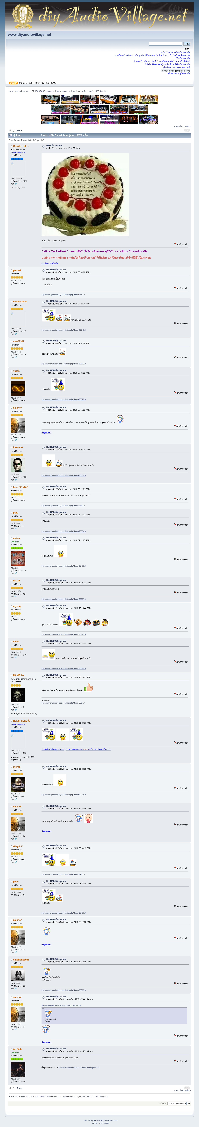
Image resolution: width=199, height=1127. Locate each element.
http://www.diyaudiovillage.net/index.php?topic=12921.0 (64, 364)
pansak (17, 270)
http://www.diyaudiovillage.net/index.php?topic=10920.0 (64, 399)
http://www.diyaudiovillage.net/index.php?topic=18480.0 (64, 913)
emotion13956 (21, 959)
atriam (17, 538)
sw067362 (18, 341)
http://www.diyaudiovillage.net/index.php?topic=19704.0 (64, 795)
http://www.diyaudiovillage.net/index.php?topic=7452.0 (63, 506)
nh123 (16, 580)
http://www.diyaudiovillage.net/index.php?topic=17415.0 (64, 566)
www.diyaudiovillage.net (29, 34)
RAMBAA (18, 675)
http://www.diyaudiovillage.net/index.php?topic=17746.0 (64, 330)
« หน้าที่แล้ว (179, 127)
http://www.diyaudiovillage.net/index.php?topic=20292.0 (64, 634)
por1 (15, 512)
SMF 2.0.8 (88, 1120)
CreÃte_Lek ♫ (21, 146)
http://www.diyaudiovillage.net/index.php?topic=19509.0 (64, 990)
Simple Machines (110, 1120)
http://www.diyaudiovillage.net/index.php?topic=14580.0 (64, 668)
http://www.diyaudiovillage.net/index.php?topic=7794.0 (63, 703)
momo (16, 766)
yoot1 (16, 370)
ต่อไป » (188, 127)
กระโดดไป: (163, 1103)
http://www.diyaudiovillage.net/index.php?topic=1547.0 (63, 295)
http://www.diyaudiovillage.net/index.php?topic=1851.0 (63, 875)
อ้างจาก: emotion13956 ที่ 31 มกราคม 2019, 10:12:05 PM (61, 1005)
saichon (17, 407)
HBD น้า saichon (54, 145)
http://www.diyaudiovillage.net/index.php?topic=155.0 (79, 1068)
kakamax (18, 447)
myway (17, 606)
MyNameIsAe (87, 91)
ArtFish (17, 1049)
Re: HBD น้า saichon (56, 269)
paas (16, 881)
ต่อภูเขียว (18, 846)
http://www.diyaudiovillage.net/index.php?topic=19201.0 (64, 599)
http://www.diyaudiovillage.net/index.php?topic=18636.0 (64, 475)
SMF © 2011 (98, 1120)
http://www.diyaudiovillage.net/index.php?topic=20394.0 (64, 531)
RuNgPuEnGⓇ (21, 720)
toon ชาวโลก (20, 487)
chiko (16, 641)
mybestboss (20, 301)
